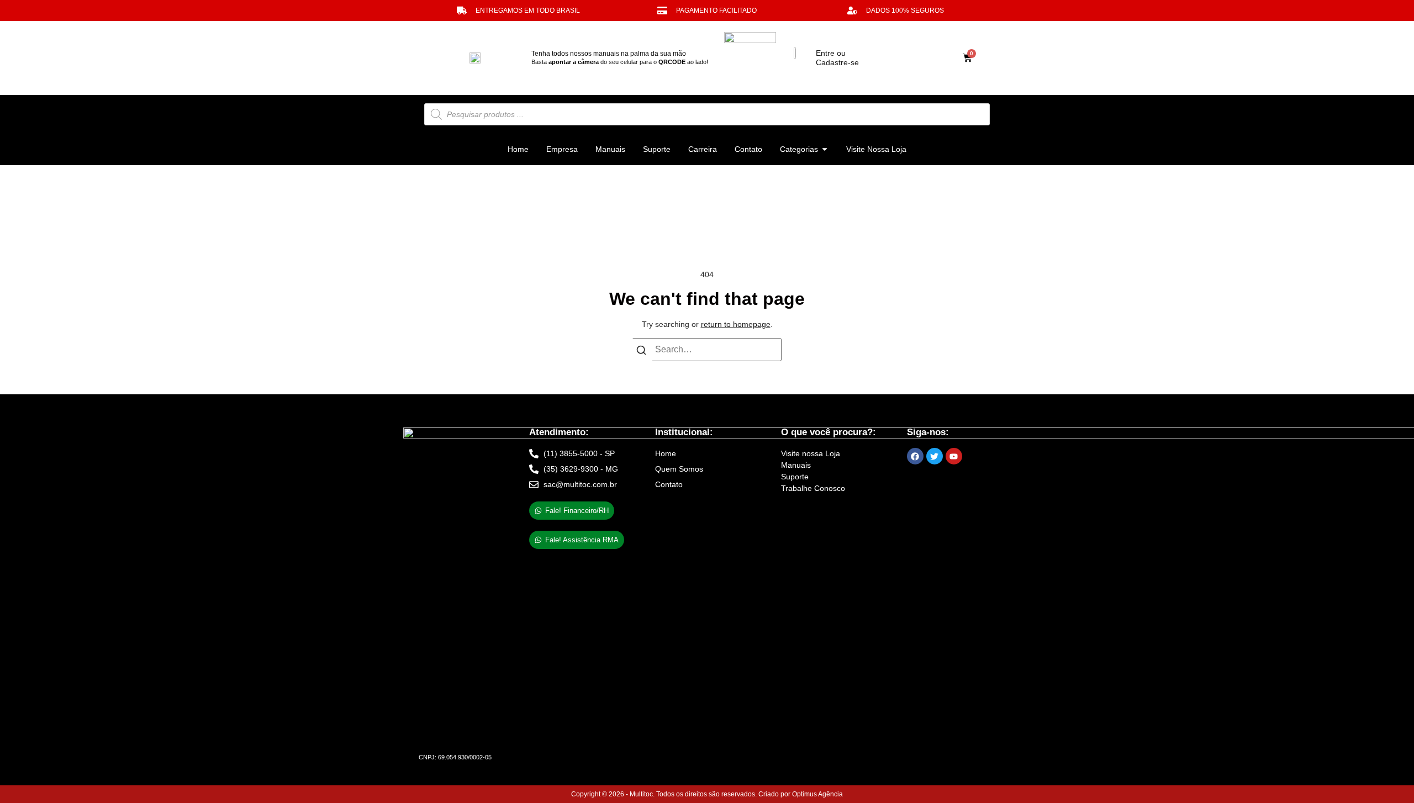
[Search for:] (707, 349)
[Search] (641, 352)
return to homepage (736, 324)
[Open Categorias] (825, 149)
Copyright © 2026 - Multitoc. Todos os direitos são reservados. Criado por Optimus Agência (707, 794)
